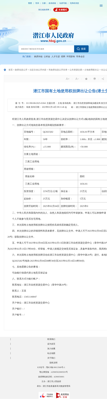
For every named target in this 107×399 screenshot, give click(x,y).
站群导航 (63, 3)
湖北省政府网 (43, 10)
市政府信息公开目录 (58, 70)
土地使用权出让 (91, 70)
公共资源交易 (76, 70)
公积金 (47, 56)
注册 (44, 3)
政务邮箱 (53, 3)
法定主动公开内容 (38, 70)
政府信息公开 (21, 70)
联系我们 (51, 339)
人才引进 (55, 56)
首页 (10, 70)
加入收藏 (51, 349)
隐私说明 (53, 363)
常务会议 (80, 56)
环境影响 (71, 56)
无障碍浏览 (74, 3)
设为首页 (51, 344)
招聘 (63, 56)
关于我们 (51, 358)
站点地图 (51, 353)
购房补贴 (38, 56)
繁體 (30, 3)
